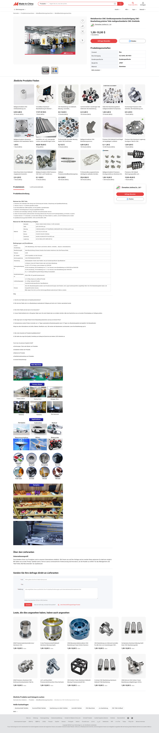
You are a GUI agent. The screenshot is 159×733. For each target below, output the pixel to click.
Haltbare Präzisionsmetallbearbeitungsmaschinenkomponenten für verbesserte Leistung (68, 173)
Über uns (28, 718)
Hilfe (126, 9)
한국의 (93, 721)
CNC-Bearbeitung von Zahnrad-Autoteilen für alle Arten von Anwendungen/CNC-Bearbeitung (106, 645)
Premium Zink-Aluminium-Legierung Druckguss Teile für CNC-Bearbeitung (135, 140)
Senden (28, 605)
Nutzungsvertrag (44, 718)
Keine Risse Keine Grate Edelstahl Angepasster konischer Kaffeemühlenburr (23, 173)
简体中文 (31, 721)
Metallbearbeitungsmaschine (44, 13)
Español (57, 721)
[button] (115, 3)
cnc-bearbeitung (103, 708)
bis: (22, 584)
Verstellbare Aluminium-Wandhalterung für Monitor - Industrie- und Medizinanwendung (45, 108)
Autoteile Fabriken (76, 708)
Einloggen (143, 5)
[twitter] (132, 718)
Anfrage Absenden (104, 41)
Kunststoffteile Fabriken (39, 708)
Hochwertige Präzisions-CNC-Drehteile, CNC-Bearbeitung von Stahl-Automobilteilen (134, 108)
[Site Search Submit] (120, 4)
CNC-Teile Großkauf (117, 708)
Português (70, 721)
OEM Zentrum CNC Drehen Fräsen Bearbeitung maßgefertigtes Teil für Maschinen (131, 682)
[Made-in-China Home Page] (23, 4)
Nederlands (105, 721)
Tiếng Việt (130, 721)
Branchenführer (121, 718)
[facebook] (128, 718)
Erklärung (35, 718)
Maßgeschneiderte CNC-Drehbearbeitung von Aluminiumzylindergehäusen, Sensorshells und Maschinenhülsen (24, 108)
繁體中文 (38, 721)
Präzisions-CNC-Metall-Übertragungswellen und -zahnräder (132, 173)
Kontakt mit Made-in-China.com (73, 718)
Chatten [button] (133, 41)
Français (50, 721)
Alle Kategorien (20, 9)
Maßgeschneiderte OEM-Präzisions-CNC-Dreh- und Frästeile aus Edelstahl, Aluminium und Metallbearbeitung (46, 173)
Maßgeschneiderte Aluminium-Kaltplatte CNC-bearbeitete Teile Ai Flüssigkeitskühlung (23, 140)
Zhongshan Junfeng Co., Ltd (103, 24)
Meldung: (20, 589)
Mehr (14, 711)
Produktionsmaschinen (27, 13)
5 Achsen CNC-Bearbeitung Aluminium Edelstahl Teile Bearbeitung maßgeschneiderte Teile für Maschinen (105, 682)
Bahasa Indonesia (140, 721)
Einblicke (112, 718)
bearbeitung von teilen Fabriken (59, 708)
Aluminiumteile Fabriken (21, 708)
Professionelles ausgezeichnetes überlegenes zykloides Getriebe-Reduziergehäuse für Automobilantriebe (89, 173)
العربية (98, 721)
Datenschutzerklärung (56, 718)
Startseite (16, 13)
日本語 (44, 721)
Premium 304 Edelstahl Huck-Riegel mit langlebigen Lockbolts (113, 140)
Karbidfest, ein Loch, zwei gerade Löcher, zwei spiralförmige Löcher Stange (45, 140)
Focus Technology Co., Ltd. (78, 725)
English (24, 721)
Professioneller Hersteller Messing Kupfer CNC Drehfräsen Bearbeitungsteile (67, 140)
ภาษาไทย (117, 721)
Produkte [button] (43, 4)
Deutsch (64, 721)
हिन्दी (112, 721)
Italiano (78, 721)
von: (22, 579)
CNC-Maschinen (90, 708)
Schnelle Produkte (87, 718)
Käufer (117, 9)
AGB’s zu (149, 726)
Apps (133, 9)
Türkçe (124, 721)
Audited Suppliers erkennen (101, 718)
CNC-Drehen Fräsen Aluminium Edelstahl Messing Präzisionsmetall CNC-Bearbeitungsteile (78, 682)
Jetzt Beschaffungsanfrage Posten (69, 605)
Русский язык (85, 721)
